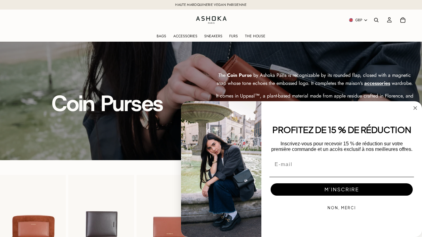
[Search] (376, 20)
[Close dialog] (415, 108)
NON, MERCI (341, 208)
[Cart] (403, 20)
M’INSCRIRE (341, 189)
